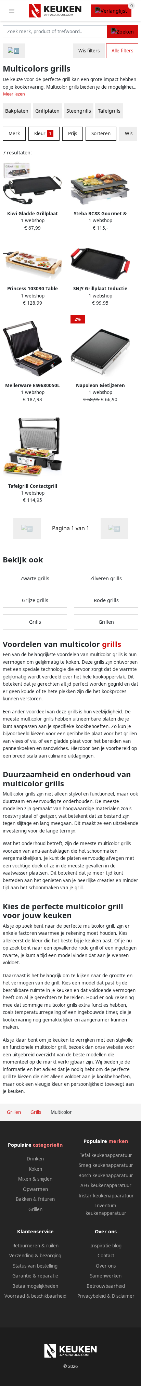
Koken (35, 1169)
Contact (106, 1256)
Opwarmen (35, 1189)
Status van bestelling (35, 1266)
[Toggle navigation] (11, 11)
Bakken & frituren (35, 1199)
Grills (35, 622)
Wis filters (89, 51)
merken (118, 1141)
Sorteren (101, 133)
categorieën (48, 1145)
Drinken (35, 1159)
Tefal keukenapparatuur (106, 1155)
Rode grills (106, 600)
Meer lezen (14, 94)
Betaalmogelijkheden (35, 1286)
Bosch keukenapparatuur (105, 1175)
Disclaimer (123, 1296)
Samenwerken (105, 1276)
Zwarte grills (35, 578)
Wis (128, 133)
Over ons (106, 1266)
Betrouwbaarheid (106, 1286)
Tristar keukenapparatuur (106, 1196)
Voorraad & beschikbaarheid (35, 1296)
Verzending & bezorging (35, 1256)
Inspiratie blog (105, 1246)
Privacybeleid (91, 1296)
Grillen (106, 622)
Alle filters (122, 51)
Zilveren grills (106, 578)
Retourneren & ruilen (35, 1246)
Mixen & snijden (35, 1179)
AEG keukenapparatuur (105, 1185)
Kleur (43, 133)
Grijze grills (35, 600)
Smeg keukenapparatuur (106, 1165)
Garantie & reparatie (35, 1276)
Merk (14, 133)
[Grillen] (14, 50)
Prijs (72, 133)
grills (111, 644)
